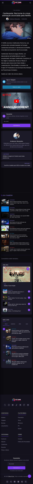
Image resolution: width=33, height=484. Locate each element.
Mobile (19, 428)
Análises (3, 417)
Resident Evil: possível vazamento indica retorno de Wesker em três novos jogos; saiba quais (20, 355)
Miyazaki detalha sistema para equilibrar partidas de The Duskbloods (19, 363)
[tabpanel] (16, 346)
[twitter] (5, 404)
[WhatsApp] (7, 481)
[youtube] (12, 404)
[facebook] (20, 404)
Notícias (3, 423)
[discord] (28, 404)
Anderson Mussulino (15, 19)
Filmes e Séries (5, 450)
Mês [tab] (20, 324)
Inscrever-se (16, 125)
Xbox (19, 420)
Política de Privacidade (24, 441)
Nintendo (20, 423)
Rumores (3, 447)
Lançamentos (4, 425)
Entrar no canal (16, 87)
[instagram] (8, 404)
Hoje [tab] (6, 324)
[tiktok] (16, 404)
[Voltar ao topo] (29, 476)
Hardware (3, 439)
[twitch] (24, 404)
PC (18, 425)
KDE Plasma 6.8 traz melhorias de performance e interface (20, 347)
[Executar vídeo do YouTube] (16, 101)
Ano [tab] (27, 324)
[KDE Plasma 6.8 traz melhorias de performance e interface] (8, 346)
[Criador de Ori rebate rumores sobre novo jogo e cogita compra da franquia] (8, 338)
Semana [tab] (13, 324)
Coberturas (4, 444)
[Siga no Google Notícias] (22, 481)
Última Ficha (11, 476)
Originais (3, 420)
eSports (3, 441)
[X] (11, 481)
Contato (20, 439)
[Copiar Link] (25, 481)
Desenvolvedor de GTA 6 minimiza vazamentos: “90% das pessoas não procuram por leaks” (21, 332)
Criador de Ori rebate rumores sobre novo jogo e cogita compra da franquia (21, 340)
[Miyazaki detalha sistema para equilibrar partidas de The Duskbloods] (8, 361)
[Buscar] (30, 2)
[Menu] (2, 2)
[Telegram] (18, 481)
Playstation (21, 417)
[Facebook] (14, 481)
